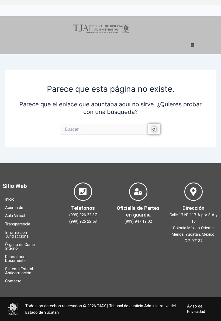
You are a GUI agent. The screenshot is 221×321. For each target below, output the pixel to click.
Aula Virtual (15, 215)
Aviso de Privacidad (196, 309)
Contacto (13, 281)
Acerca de (14, 207)
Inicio (10, 199)
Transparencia (17, 224)
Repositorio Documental (15, 258)
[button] (192, 45)
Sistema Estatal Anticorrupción (19, 270)
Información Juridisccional (17, 234)
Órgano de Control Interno (21, 246)
